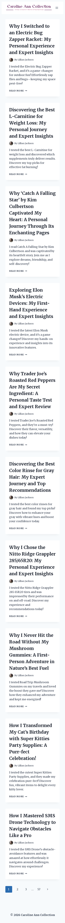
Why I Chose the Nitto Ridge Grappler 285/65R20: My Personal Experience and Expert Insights (32, 561)
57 (38, 889)
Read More (18, 90)
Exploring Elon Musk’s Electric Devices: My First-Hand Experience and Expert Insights (31, 303)
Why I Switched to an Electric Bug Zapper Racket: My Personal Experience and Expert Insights (32, 39)
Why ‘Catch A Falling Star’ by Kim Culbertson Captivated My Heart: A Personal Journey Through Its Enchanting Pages (32, 213)
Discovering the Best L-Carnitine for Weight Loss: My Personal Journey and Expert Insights (32, 123)
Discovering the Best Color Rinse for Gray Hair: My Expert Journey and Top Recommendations (32, 477)
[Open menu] (57, 7)
